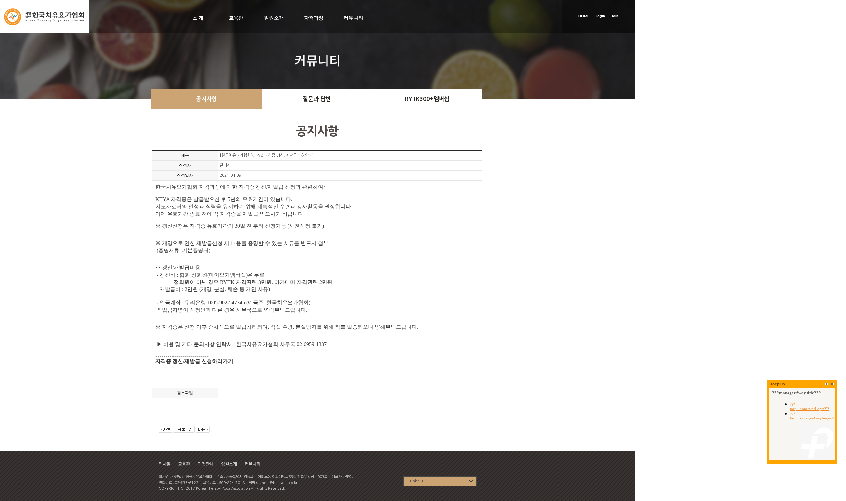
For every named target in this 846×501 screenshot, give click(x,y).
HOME (583, 16)
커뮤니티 (252, 464)
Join (615, 16)
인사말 (165, 464)
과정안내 (205, 464)
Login (600, 16)
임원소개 (229, 464)
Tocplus (777, 384)
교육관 (184, 464)
